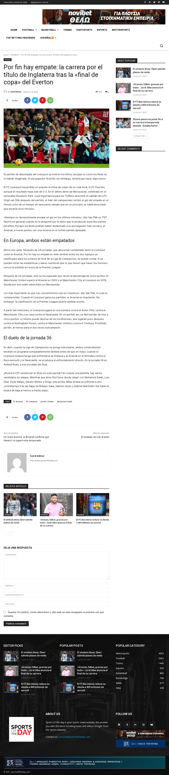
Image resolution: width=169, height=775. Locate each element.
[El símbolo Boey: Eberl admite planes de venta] (20, 504)
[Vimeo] (159, 2)
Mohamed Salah (64, 401)
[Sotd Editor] (6, 91)
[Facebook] (145, 2)
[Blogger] (119, 724)
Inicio (6, 54)
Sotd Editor (16, 91)
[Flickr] (135, 724)
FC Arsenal (18, 401)
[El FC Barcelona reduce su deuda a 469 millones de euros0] (92, 504)
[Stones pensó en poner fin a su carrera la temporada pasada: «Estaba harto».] (123, 123)
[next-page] (11, 534)
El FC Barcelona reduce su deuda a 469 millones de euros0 (147, 105)
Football (14, 54)
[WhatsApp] (50, 100)
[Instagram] (150, 2)
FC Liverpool (31, 401)
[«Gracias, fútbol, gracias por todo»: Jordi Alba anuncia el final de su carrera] (56, 504)
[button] (161, 46)
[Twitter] (154, 2)
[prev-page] (6, 534)
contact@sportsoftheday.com (74, 736)
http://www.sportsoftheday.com (44, 460)
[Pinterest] (42, 100)
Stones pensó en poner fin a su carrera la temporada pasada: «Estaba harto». (148, 122)
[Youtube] (163, 2)
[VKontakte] (151, 724)
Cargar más (139, 135)
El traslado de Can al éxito (95, 437)
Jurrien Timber (47, 401)
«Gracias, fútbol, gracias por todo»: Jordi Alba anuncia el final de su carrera (55, 522)
